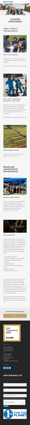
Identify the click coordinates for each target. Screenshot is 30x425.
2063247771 (6, 359)
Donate (15, 315)
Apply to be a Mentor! (10, 55)
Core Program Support (11, 150)
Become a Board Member (11, 197)
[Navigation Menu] (26, 1)
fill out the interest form (9, 293)
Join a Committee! (9, 235)
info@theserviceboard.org (10, 361)
